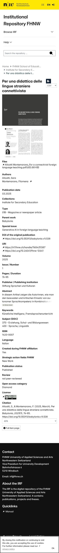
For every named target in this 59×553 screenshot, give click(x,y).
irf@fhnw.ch (16, 476)
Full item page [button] (12, 428)
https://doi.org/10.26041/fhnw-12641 (24, 250)
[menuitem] (29, 32)
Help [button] (7, 42)
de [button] (43, 4)
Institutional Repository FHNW (22, 20)
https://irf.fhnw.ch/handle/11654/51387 (25, 247)
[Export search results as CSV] (48, 81)
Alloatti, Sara (9, 177)
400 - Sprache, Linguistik (15, 326)
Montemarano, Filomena (15, 181)
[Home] (17, 5)
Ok (53, 548)
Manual (9, 511)
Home (5, 66)
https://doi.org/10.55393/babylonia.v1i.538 (27, 238)
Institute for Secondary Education (20, 69)
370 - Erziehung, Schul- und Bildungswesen (25, 322)
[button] (53, 4)
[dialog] (29, 544)
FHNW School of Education (26, 66)
